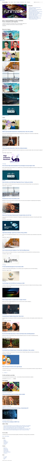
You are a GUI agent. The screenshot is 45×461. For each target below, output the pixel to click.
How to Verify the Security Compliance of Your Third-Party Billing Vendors (15, 250)
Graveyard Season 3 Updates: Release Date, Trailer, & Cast (12, 316)
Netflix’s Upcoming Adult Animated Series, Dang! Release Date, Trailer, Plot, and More (17, 131)
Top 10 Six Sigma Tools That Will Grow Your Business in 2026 (13, 283)
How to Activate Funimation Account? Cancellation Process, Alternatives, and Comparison (12, 21)
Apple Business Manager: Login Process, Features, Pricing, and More (14, 232)
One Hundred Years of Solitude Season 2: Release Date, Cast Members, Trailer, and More (18, 350)
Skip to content (2, 0)
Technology (4, 18)
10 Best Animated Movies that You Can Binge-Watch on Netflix (13, 394)
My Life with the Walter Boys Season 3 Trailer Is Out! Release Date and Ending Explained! (18, 333)
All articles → (4, 119)
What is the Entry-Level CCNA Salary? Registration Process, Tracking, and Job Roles (17, 182)
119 (4, 372)
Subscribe (15, 378)
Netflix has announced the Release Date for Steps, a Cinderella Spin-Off (15, 408)
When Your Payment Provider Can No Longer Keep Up (12, 366)
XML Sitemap (7, 436)
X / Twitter (5, 456)
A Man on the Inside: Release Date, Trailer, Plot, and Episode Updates (14, 148)
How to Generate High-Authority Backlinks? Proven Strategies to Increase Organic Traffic (18, 165)
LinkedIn (5, 457)
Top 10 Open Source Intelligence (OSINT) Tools (10, 421)
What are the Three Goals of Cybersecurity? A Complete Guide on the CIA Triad (16, 215)
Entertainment (4, 392)
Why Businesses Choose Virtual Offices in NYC (11, 198)
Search (35, 2)
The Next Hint (5, 2)
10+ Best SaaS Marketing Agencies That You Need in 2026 (12, 266)
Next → (6, 372)
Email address (4, 378)
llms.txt (3, 436)
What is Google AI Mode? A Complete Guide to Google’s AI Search (14, 299)
